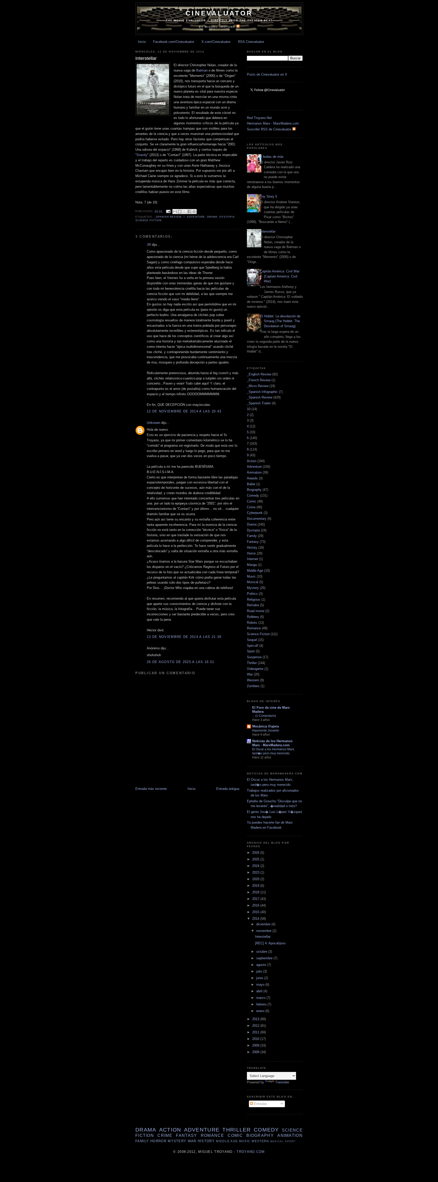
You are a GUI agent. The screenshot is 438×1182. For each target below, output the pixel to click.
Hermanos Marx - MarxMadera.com (273, 123)
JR (149, 245)
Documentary (256, 518)
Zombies (253, 686)
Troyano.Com (250, 1152)
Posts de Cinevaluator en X (267, 74)
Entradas (260, 1104)
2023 (256, 872)
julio (259, 971)
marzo (261, 998)
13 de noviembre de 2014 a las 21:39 (184, 637)
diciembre (263, 924)
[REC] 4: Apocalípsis (270, 943)
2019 (256, 886)
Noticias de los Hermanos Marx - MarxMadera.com (272, 743)
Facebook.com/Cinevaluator (173, 42)
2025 (256, 859)
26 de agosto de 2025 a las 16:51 (180, 662)
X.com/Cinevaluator (216, 42)
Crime (251, 507)
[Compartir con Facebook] (189, 211)
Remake (253, 605)
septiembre (264, 958)
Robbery (253, 617)
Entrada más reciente (151, 789)
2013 (256, 1019)
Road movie (255, 611)
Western (253, 680)
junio (260, 978)
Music (251, 576)
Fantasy (253, 542)
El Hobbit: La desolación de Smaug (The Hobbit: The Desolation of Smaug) (280, 321)
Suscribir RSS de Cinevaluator (270, 129)
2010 (256, 1039)
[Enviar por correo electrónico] (174, 211)
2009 (256, 1045)
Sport (251, 651)
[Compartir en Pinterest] (194, 211)
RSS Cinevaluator (251, 42)
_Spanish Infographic (262, 392)
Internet (252, 559)
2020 (256, 879)
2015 (256, 912)
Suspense (254, 657)
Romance (254, 628)
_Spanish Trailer (259, 403)
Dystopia (227, 216)
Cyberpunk (255, 513)
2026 (256, 853)
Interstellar (268, 231)
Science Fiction (148, 220)
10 (248, 409)
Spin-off (252, 646)
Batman (202, 70)
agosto (261, 965)
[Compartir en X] (184, 211)
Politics (252, 594)
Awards (252, 478)
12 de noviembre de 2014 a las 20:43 (184, 411)
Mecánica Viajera (265, 726)
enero (260, 1011)
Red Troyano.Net (259, 118)
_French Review (258, 380)
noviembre (264, 931)
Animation (254, 472)
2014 (256, 918)
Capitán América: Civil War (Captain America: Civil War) (279, 276)
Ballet (251, 484)
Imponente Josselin (265, 730)
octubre (262, 951)
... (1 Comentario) (264, 716)
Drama (212, 216)
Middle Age (255, 570)
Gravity (142, 155)
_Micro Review (257, 386)
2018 (256, 892)
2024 (256, 866)
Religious (253, 599)
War (250, 674)
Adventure (196, 216)
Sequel (252, 640)
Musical (252, 582)
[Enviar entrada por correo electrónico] (168, 211)
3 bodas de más (272, 157)
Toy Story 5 (268, 196)
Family (252, 536)
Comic (251, 501)
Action (251, 461)
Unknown (153, 423)
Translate (282, 1082)
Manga (252, 565)
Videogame (255, 669)
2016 (256, 905)
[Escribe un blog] (179, 211)
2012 (256, 1026)
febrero (261, 1004)
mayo (260, 984)
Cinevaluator (219, 13)
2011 (256, 1032)
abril (259, 991)
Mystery (253, 588)
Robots (252, 622)
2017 (256, 899)
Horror (251, 553)
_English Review (259, 374)
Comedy (253, 495)
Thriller (252, 663)
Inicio (142, 42)
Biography (254, 490)
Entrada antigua (227, 789)
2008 (256, 1052)
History (252, 547)
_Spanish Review (167, 216)
